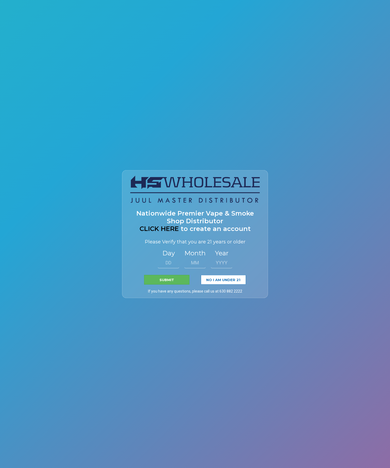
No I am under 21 (223, 280)
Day (168, 253)
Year (221, 253)
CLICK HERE (159, 229)
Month (195, 253)
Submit (166, 280)
